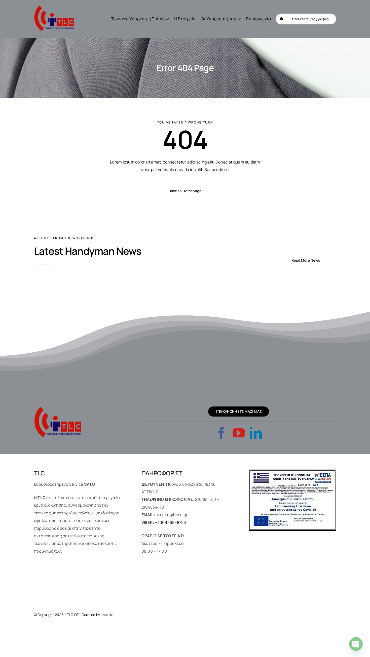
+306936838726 (170, 522)
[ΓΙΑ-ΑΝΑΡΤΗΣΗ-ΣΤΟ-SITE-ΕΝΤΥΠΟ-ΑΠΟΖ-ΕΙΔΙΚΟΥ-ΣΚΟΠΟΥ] (292, 471)
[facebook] (221, 433)
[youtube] (239, 433)
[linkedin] (256, 433)
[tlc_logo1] (54, 7)
